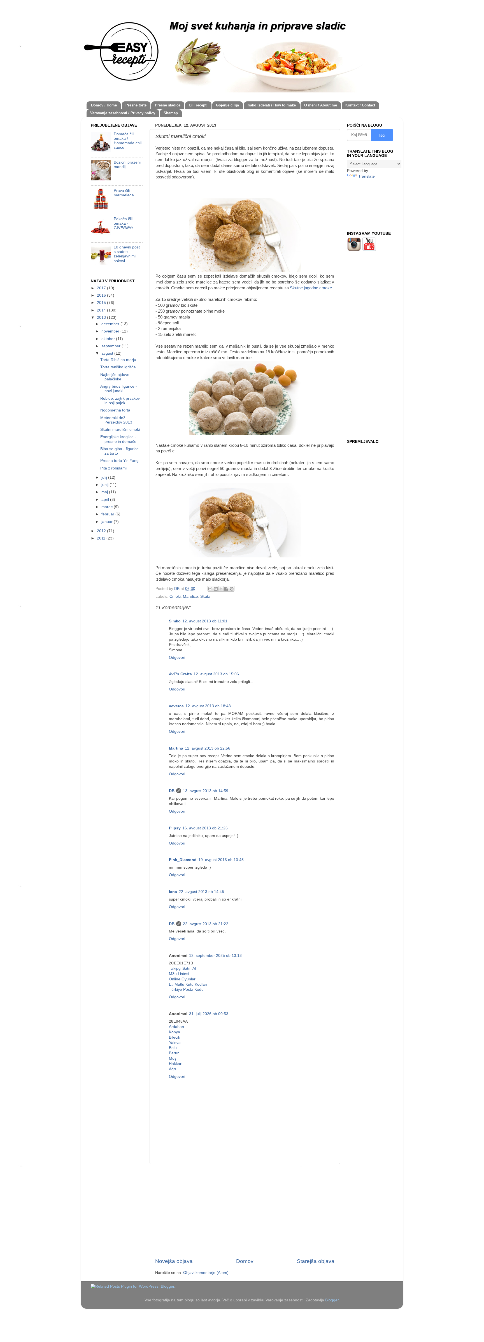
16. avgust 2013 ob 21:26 (205, 828)
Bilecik (174, 1037)
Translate (366, 176)
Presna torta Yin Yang (119, 461)
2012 (102, 531)
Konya (174, 1032)
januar (107, 522)
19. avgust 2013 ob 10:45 (221, 860)
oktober (108, 339)
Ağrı (172, 1069)
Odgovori (177, 657)
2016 (102, 295)
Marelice (190, 596)
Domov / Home (104, 105)
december (110, 324)
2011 (101, 538)
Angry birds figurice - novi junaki (118, 388)
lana (173, 892)
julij (104, 477)
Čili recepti (198, 105)
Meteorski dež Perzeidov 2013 (116, 420)
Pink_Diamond (183, 860)
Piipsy (175, 828)
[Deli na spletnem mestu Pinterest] (231, 589)
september (111, 346)
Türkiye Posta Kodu (186, 989)
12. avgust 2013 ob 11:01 (204, 621)
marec (107, 507)
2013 (102, 317)
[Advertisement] (245, 1211)
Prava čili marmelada (124, 193)
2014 (102, 310)
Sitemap (171, 113)
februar (108, 514)
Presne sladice (167, 105)
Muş (172, 1058)
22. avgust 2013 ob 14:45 (201, 892)
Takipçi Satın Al (182, 968)
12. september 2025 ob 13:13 (215, 955)
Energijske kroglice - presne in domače (118, 439)
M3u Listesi (179, 974)
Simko (175, 621)
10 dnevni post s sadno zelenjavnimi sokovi (127, 254)
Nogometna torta (115, 410)
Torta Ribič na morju (118, 360)
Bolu (173, 1048)
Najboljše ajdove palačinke (114, 377)
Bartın (174, 1053)
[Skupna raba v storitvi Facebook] (226, 589)
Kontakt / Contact (360, 105)
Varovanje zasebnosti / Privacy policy (122, 113)
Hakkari (175, 1064)
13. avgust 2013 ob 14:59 (205, 791)
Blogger (332, 1300)
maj (105, 492)
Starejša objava (315, 1261)
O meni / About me (320, 105)
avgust (107, 353)
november (110, 331)
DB (171, 791)
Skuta (205, 596)
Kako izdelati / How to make (272, 105)
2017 (102, 288)
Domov (244, 1261)
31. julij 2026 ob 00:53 (208, 1014)
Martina (176, 748)
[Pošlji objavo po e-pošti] (210, 589)
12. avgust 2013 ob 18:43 (208, 706)
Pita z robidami (113, 468)
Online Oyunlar (182, 979)
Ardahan (176, 1027)
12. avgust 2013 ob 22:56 (207, 748)
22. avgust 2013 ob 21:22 (205, 924)
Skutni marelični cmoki (120, 429)
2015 (102, 303)
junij (105, 485)
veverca (176, 706)
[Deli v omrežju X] (221, 589)
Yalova (175, 1043)
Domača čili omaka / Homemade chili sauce (128, 141)
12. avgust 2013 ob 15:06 (216, 674)
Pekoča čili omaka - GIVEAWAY (123, 223)
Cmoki (175, 596)
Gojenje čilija (227, 105)
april (105, 499)
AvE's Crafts (180, 674)
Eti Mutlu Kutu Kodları (188, 984)
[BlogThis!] (215, 589)
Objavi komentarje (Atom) (206, 1273)
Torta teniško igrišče (118, 367)
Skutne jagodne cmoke (311, 288)
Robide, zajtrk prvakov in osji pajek (120, 400)
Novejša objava (174, 1261)
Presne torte (135, 105)
